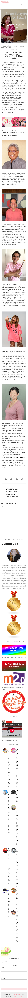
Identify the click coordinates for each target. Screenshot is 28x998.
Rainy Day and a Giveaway (17, 797)
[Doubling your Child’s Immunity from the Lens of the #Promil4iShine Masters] (17, 479)
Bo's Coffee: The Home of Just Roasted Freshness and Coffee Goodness (17, 867)
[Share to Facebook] (11, 479)
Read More (5, 30)
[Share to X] (6, 479)
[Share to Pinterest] (22, 479)
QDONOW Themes (17, 996)
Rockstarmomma (16, 994)
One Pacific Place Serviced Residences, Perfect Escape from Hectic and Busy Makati (9, 812)
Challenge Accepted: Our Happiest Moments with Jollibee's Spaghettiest (9, 866)
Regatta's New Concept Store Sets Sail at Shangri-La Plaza (9, 902)
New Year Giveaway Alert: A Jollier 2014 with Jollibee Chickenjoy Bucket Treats (9, 768)
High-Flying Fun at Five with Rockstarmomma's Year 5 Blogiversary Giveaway (17, 768)
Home (2, 45)
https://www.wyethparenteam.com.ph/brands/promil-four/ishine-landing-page (13, 458)
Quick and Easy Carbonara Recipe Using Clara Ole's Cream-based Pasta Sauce (17, 826)
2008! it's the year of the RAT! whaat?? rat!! (17, 898)
